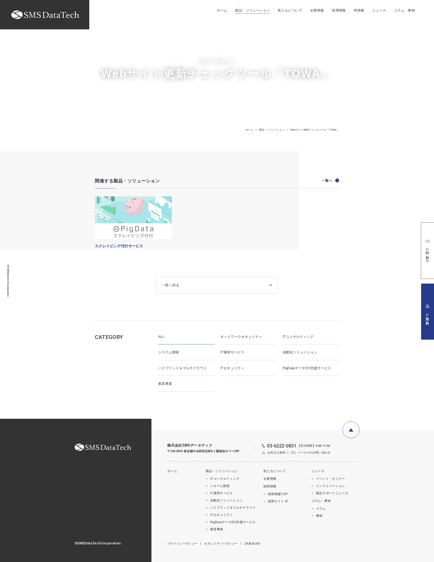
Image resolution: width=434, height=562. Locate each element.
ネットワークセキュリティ (241, 337)
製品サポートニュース (332, 493)
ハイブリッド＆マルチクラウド (182, 368)
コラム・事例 (404, 10)
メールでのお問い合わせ (314, 452)
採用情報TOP (278, 494)
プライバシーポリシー (182, 543)
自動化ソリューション (300, 352)
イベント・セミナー (330, 478)
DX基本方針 (253, 543)
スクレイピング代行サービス (119, 246)
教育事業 (165, 384)
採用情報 (339, 10)
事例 (319, 515)
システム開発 (168, 352)
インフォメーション (330, 485)
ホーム (222, 10)
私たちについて (290, 10)
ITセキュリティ (232, 368)
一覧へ (327, 180)
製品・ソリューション (252, 10)
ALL (161, 337)
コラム (321, 508)
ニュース (379, 10)
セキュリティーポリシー (221, 543)
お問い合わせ (427, 253)
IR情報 (359, 10)
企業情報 (317, 10)
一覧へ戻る (170, 285)
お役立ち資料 (427, 315)
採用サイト (276, 501)
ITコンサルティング (298, 337)
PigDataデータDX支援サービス (307, 368)
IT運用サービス (232, 352)
